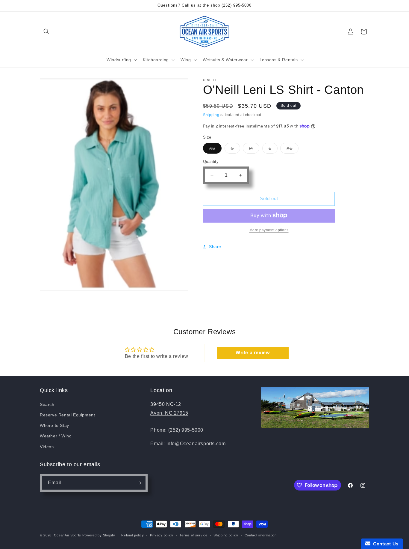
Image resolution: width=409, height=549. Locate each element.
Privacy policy (161, 535)
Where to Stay (54, 425)
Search (47, 404)
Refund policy (132, 535)
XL (293, 150)
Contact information (261, 535)
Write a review (252, 352)
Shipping (211, 115)
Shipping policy (225, 535)
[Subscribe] (139, 483)
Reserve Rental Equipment (67, 414)
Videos (47, 446)
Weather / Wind (56, 436)
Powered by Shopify (98, 535)
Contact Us (384, 543)
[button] (46, 31)
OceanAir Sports (67, 535)
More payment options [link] (269, 230)
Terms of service (193, 535)
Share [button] (215, 246)
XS (215, 150)
